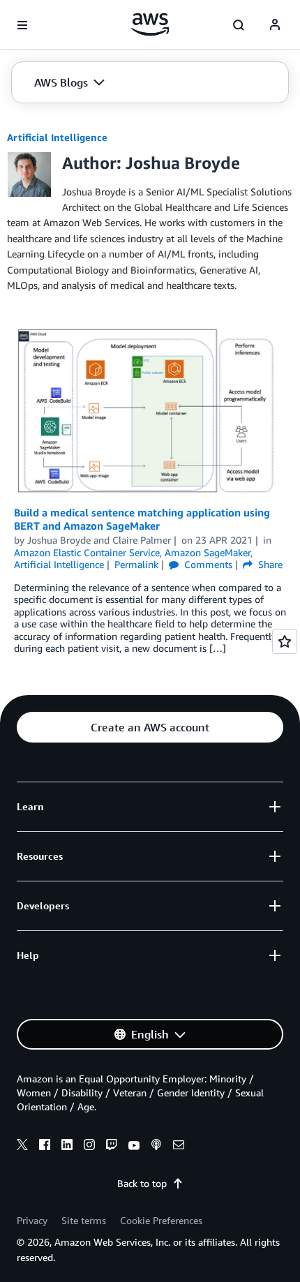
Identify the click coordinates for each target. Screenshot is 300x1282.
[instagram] (89, 1146)
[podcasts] (156, 1146)
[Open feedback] (284, 641)
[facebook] (44, 1146)
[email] (178, 1146)
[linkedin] (67, 1146)
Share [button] (269, 564)
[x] (22, 1146)
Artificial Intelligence (57, 137)
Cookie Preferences (161, 1220)
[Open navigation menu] (22, 25)
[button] (69, 82)
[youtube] (134, 1146)
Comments (206, 564)
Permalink (136, 564)
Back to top (142, 1183)
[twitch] (111, 1146)
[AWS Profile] (275, 25)
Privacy (32, 1220)
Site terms (83, 1220)
